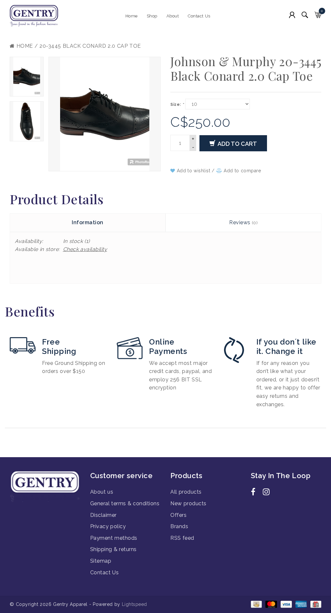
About (172, 16)
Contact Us (199, 16)
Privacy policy (108, 526)
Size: (177, 104)
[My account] (292, 15)
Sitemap (101, 561)
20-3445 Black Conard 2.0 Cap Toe (90, 46)
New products (188, 503)
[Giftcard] (314, 604)
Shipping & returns (113, 549)
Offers (178, 515)
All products (186, 492)
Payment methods (113, 538)
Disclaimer (103, 515)
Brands (179, 526)
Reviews (243, 222)
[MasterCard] (270, 604)
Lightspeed (134, 604)
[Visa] (285, 604)
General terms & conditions (125, 503)
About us (101, 492)
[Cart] (318, 15)
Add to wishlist (193, 170)
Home (131, 16)
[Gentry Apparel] (45, 16)
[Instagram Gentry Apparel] (268, 493)
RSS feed (182, 538)
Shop (152, 16)
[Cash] (256, 604)
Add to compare (241, 170)
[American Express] (300, 604)
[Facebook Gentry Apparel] (256, 493)
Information (87, 222)
